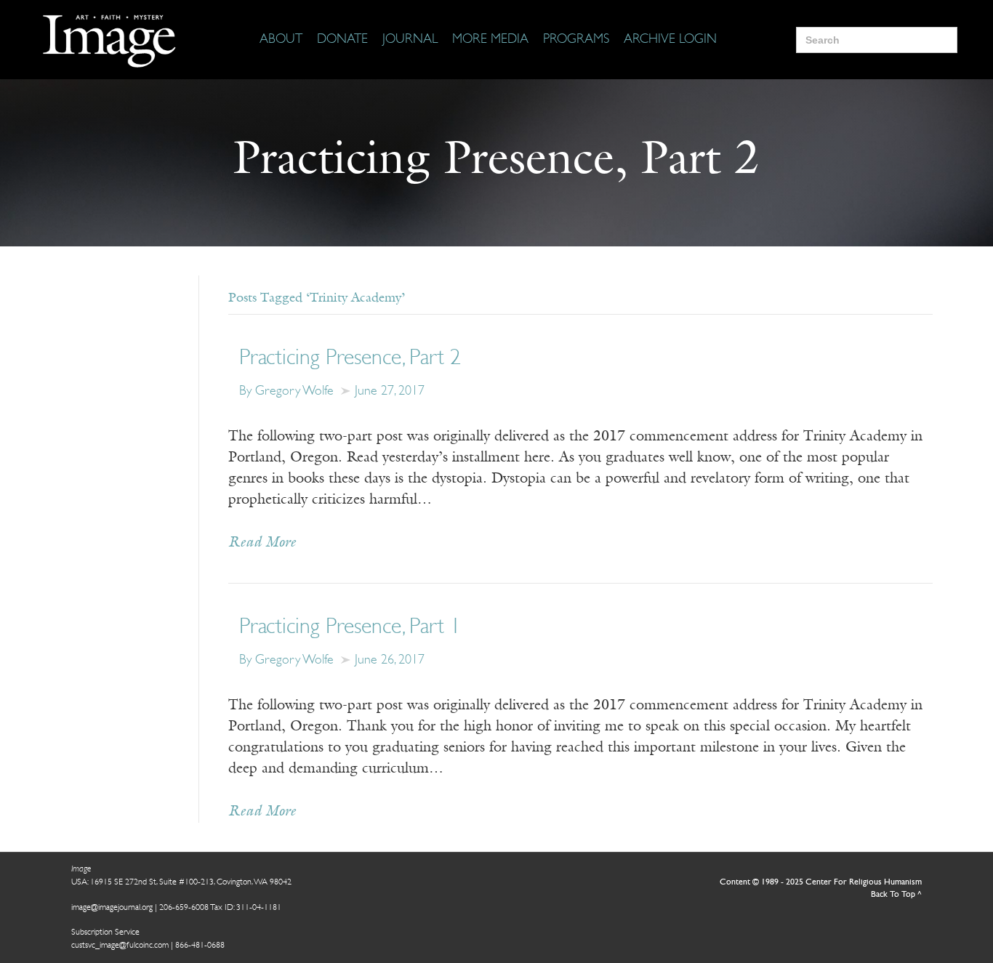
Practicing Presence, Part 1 (350, 627)
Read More (262, 543)
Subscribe (706, 906)
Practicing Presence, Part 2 (350, 358)
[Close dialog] (960, 725)
